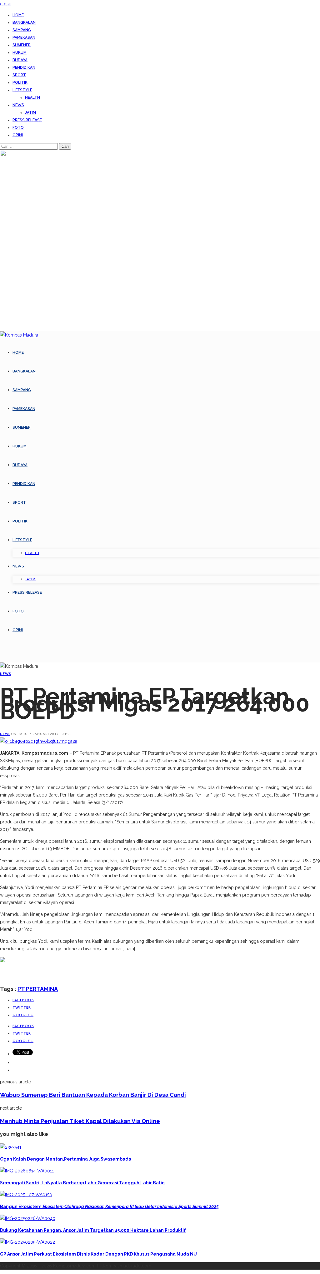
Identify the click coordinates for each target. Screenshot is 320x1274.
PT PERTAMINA (38, 989)
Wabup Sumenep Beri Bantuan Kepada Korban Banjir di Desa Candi (93, 1095)
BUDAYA (20, 60)
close (5, 3)
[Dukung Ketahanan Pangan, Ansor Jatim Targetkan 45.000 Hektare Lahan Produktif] (27, 1218)
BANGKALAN (24, 22)
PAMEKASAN (23, 37)
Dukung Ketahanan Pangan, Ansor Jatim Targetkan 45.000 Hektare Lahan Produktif (93, 1230)
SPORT (19, 75)
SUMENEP (21, 45)
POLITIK (20, 82)
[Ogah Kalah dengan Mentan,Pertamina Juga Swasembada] (10, 1147)
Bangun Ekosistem (109, 1206)
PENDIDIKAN (23, 67)
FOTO (18, 127)
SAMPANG (21, 30)
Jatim (30, 112)
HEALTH (32, 97)
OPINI (17, 135)
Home (18, 15)
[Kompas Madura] (19, 334)
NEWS (18, 105)
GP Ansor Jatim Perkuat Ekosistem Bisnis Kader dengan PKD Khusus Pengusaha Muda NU (98, 1254)
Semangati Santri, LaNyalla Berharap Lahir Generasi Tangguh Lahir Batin (82, 1182)
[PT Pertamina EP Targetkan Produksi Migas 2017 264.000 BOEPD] (38, 741)
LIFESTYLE (22, 90)
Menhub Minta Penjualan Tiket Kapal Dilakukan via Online (80, 1121)
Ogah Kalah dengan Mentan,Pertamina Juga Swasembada (65, 1159)
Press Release (27, 120)
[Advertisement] (73, 973)
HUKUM (19, 52)
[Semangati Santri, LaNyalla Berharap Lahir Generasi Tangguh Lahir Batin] (27, 1170)
